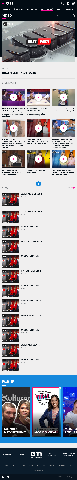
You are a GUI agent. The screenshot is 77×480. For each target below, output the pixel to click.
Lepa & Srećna (38, 470)
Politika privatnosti (52, 455)
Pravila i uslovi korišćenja (68, 455)
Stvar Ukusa (61, 465)
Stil (38, 465)
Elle (44, 465)
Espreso (14, 465)
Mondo (22, 465)
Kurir (6, 465)
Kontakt (21, 455)
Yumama (51, 465)
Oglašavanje (7, 455)
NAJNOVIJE (9, 83)
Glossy (31, 465)
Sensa (71, 465)
